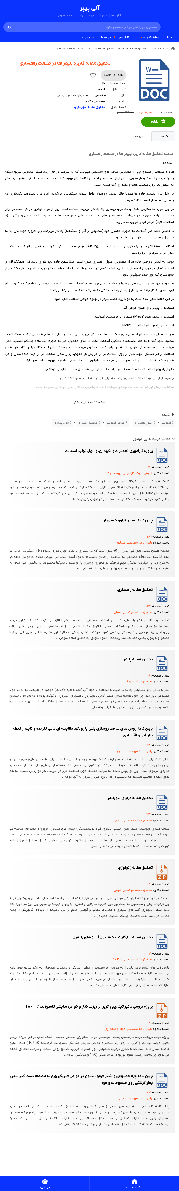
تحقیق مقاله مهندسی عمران (133, 612)
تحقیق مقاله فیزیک (138, 681)
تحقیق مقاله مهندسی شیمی (133, 820)
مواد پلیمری (61, 423)
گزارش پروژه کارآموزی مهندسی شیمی (126, 473)
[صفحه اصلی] (173, 48)
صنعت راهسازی (88, 423)
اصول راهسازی (143, 423)
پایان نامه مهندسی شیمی (134, 1098)
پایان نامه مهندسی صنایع (134, 543)
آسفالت (166, 423)
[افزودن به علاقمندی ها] (93, 75)
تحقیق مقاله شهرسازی (89, 107)
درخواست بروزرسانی (70, 95)
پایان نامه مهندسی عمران (134, 751)
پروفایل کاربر (126, 37)
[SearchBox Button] (9, 27)
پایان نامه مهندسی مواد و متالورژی (128, 1029)
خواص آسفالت (116, 423)
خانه (169, 37)
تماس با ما (87, 37)
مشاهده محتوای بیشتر (89, 402)
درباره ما (106, 37)
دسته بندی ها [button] (151, 37)
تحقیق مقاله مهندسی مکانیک (132, 959)
